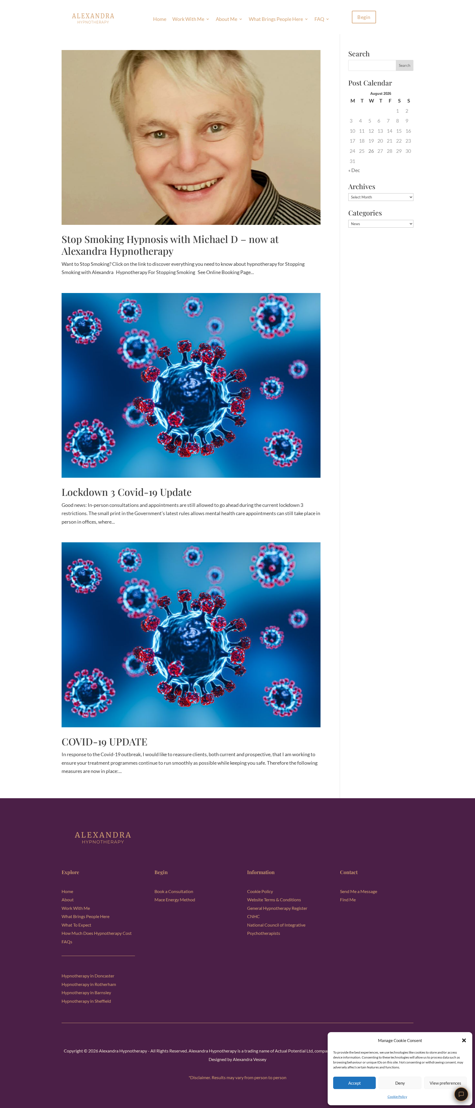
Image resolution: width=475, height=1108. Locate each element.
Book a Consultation (173, 891)
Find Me (348, 899)
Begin (364, 17)
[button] (464, 1040)
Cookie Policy (397, 1097)
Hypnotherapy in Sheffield (86, 1001)
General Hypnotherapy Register (277, 908)
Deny (400, 1083)
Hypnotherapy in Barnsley (86, 992)
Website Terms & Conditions (274, 899)
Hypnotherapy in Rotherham (89, 984)
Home (159, 19)
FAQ (319, 19)
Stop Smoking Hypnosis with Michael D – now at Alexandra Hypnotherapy (170, 244)
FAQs (67, 941)
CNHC (253, 916)
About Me (226, 19)
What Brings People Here (276, 19)
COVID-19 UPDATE (104, 741)
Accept (354, 1083)
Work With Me (188, 19)
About (68, 899)
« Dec (354, 170)
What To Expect (76, 924)
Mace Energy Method (174, 899)
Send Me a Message (358, 891)
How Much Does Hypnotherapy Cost (97, 933)
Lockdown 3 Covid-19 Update (127, 491)
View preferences (445, 1083)
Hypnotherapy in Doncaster (88, 975)
